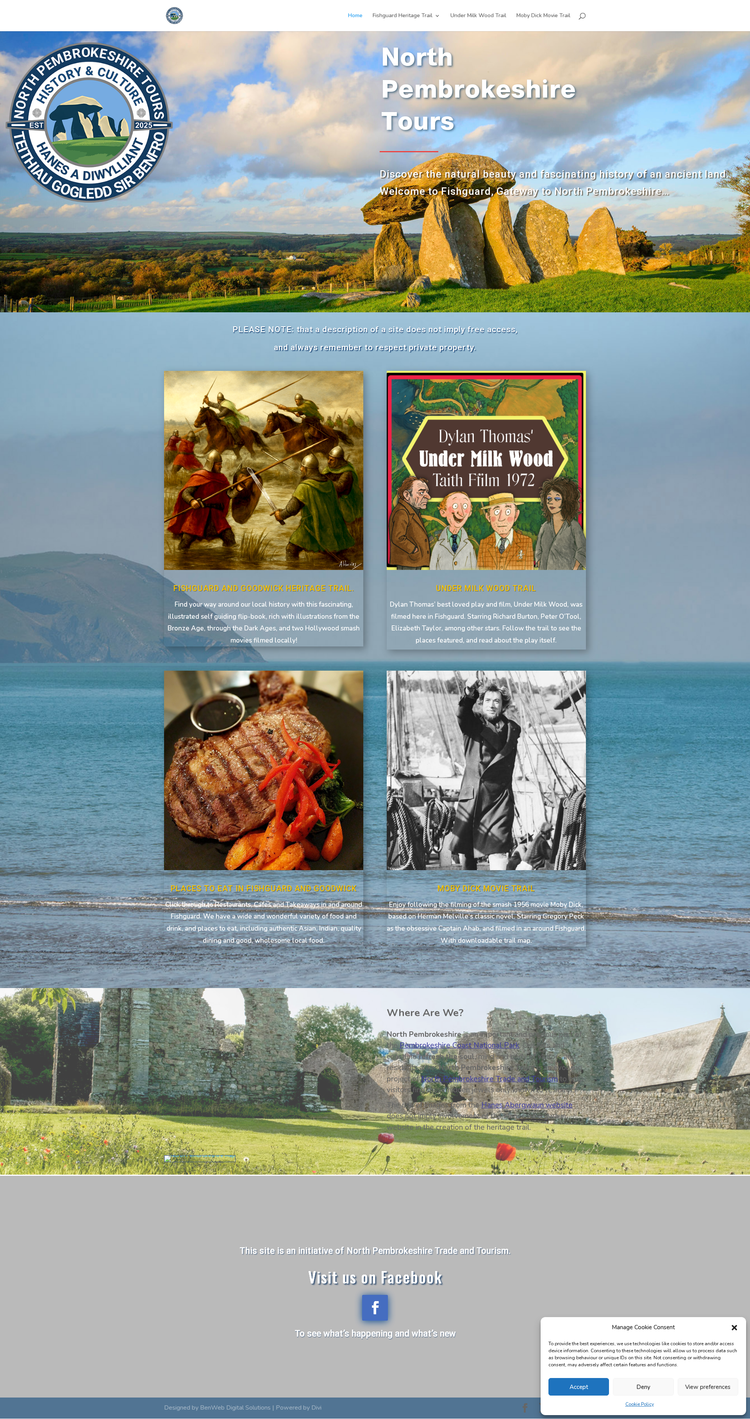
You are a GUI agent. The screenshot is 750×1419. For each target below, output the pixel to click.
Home (355, 16)
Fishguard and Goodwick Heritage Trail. (263, 588)
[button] (734, 1328)
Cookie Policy (639, 1404)
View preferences (707, 1387)
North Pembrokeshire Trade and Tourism (489, 1079)
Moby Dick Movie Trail (543, 16)
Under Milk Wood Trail (478, 16)
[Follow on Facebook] (375, 1308)
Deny (643, 1387)
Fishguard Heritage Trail (402, 16)
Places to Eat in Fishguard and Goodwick (264, 888)
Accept (579, 1387)
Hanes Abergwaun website (527, 1105)
